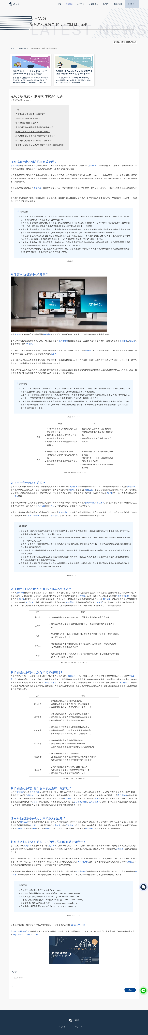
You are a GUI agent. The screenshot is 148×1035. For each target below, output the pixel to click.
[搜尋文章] (134, 42)
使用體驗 (30, 344)
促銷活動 (33, 825)
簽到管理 (131, 487)
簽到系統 (14, 166)
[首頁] (14, 4)
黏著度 (19, 829)
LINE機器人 (93, 4)
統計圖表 (14, 496)
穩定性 (126, 596)
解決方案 (81, 596)
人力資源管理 (83, 862)
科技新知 (69, 4)
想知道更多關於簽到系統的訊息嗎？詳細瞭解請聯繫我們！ (40, 145)
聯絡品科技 (118, 4)
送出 (130, 990)
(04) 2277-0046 (78, 925)
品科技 (130, 862)
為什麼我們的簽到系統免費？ (28, 118)
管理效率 (93, 166)
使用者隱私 (63, 512)
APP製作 (80, 4)
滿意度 (34, 802)
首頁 (59, 4)
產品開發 (123, 341)
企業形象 (37, 188)
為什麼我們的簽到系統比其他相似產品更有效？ (35, 127)
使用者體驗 (63, 341)
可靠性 (29, 516)
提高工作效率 (50, 683)
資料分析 (106, 599)
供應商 (88, 350)
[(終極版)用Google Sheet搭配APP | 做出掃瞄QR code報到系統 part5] (74, 62)
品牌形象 (70, 825)
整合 (53, 506)
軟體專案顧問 (81, 871)
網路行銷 (54, 516)
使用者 (17, 334)
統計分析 (123, 683)
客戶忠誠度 (122, 795)
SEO (34, 829)
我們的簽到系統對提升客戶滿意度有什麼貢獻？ (35, 136)
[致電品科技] (74, 950)
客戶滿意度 (34, 792)
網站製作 (106, 4)
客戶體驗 (83, 802)
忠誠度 (57, 825)
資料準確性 (90, 503)
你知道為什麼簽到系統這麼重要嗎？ (31, 114)
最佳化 (132, 341)
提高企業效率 (94, 802)
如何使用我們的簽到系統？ (27, 123)
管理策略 (30, 602)
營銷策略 (89, 829)
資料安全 (89, 490)
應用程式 (41, 506)
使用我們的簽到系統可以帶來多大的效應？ (33, 141)
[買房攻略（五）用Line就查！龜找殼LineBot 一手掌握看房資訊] (31, 62)
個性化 (99, 602)
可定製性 (70, 602)
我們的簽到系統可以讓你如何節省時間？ (33, 132)
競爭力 (53, 354)
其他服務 (131, 4)
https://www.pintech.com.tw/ (25, 935)
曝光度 (48, 829)
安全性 (36, 516)
